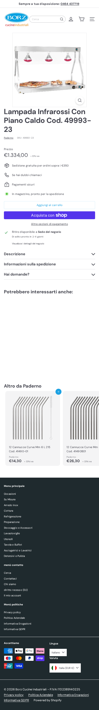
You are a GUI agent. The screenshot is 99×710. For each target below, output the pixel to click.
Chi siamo (10, 584)
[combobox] (47, 19)
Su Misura (10, 499)
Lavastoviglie (12, 533)
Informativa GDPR (14, 629)
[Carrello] (81, 19)
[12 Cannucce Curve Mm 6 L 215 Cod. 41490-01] (32, 428)
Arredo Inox (11, 505)
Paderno (32, 386)
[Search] (62, 19)
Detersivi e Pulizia (14, 556)
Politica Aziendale (14, 617)
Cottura (8, 510)
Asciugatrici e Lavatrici (18, 550)
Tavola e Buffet (13, 544)
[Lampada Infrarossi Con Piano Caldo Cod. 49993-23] (32, 334)
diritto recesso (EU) (16, 590)
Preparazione (12, 522)
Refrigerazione (12, 516)
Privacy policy (12, 612)
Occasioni (10, 493)
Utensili (8, 539)
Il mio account (12, 595)
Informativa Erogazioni (17, 623)
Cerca (7, 572)
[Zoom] (80, 100)
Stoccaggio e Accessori (18, 527)
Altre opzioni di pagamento (49, 224)
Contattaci (10, 578)
